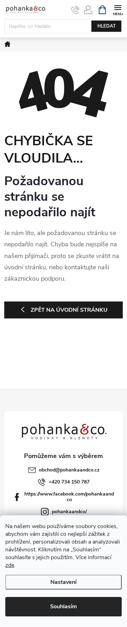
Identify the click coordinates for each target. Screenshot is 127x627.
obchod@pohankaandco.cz (69, 470)
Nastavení (63, 582)
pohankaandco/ (69, 511)
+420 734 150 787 (69, 482)
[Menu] (117, 9)
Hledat (106, 26)
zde (9, 565)
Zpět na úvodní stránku (69, 310)
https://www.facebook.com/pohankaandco (69, 497)
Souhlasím (63, 606)
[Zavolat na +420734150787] (75, 9)
